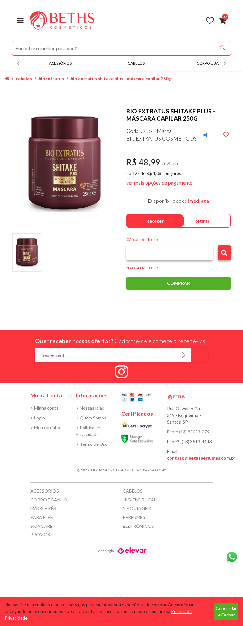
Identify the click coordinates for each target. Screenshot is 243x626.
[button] (224, 252)
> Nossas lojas (90, 408)
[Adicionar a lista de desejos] (226, 135)
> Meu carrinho (45, 427)
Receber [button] (155, 221)
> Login (37, 417)
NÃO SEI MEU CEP (142, 268)
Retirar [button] (201, 221)
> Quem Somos (91, 417)
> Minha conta (44, 408)
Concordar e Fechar (226, 611)
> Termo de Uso (92, 444)
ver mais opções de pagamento (159, 183)
